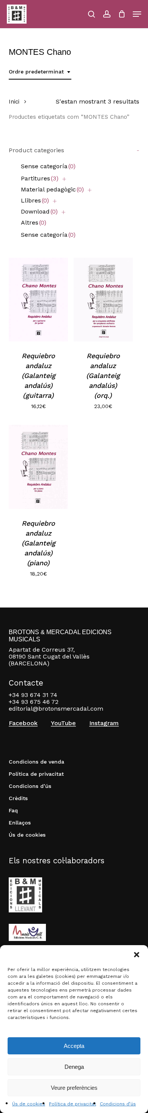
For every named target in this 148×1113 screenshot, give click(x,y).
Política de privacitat (72, 1104)
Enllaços (20, 823)
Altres (33, 222)
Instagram (104, 723)
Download (39, 211)
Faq (13, 810)
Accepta (74, 1046)
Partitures (39, 178)
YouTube (63, 723)
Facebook (23, 723)
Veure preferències (74, 1087)
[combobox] (40, 71)
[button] (136, 954)
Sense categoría (48, 166)
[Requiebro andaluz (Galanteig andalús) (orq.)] (103, 299)
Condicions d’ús (118, 1104)
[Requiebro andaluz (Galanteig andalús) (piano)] (38, 467)
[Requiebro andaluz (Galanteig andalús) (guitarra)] (38, 299)
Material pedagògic (52, 189)
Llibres (35, 200)
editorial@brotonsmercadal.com (56, 708)
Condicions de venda (36, 762)
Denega (74, 1067)
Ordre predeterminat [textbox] (36, 72)
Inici (14, 101)
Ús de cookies (28, 1104)
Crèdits (18, 798)
